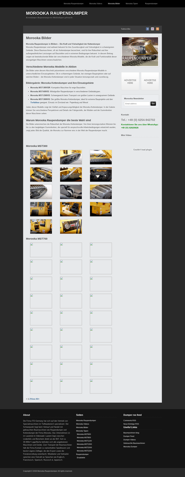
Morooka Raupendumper (74, 4)
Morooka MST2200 (84, 451)
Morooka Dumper (130, 447)
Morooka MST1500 (84, 444)
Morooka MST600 (84, 434)
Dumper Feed (128, 436)
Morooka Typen (130, 5)
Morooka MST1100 (84, 441)
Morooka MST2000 (84, 448)
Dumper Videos (129, 440)
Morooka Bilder (114, 4)
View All (34, 399)
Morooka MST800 (84, 438)
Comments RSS (129, 421)
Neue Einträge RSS (131, 424)
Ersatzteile (81, 458)
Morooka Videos (95, 4)
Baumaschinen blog (131, 433)
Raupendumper (150, 5)
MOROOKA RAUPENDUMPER (57, 13)
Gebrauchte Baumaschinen (134, 443)
